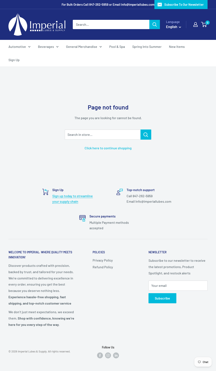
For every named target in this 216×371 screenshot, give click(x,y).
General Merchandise (81, 47)
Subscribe (162, 298)
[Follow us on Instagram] (108, 355)
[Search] (154, 24)
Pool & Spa (117, 47)
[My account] (195, 24)
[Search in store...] (145, 135)
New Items (177, 47)
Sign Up (14, 60)
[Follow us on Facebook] (100, 355)
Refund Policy (103, 267)
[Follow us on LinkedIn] (116, 355)
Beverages (46, 47)
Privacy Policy (103, 260)
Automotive (17, 47)
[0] (204, 24)
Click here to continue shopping (108, 148)
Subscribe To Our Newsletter (184, 4)
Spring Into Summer (147, 47)
